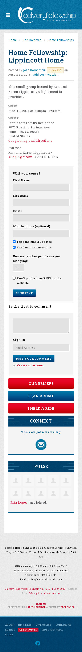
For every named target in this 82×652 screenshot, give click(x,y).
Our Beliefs (41, 383)
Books (9, 634)
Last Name (20, 195)
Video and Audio (53, 629)
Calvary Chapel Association (44, 593)
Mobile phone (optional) (31, 226)
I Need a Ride (41, 408)
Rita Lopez (19, 502)
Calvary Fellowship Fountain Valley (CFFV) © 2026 (35, 589)
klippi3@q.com (20, 157)
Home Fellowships (61, 40)
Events (10, 629)
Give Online (43, 624)
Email (17, 211)
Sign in (41, 604)
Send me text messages (34, 247)
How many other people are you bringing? (36, 258)
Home (12, 40)
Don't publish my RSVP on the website (39, 280)
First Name (21, 180)
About (9, 624)
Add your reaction (45, 74)
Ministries (25, 624)
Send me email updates (34, 242)
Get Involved (32, 40)
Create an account (30, 365)
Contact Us (63, 624)
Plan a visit (41, 395)
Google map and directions (30, 141)
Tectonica (67, 607)
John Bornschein (34, 70)
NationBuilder (36, 607)
